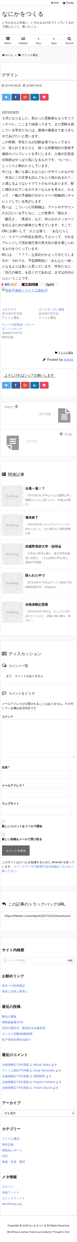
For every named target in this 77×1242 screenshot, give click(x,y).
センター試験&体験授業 (17, 1033)
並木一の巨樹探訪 (13, 985)
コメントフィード (13, 1198)
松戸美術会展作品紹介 (16, 1039)
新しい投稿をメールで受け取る (22, 839)
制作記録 (8, 1144)
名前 (6, 767)
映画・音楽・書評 (13, 1161)
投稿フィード (10, 1192)
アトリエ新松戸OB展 (15, 1070)
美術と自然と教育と (15, 991)
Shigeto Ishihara (44, 1082)
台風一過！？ (35, 488)
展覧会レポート (12, 1150)
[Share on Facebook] (15, 97)
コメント (7, 716)
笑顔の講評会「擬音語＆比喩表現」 (25, 1028)
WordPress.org (12, 1204)
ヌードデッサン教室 (51, 309)
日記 (5, 1156)
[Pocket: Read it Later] (44, 97)
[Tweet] (6, 97)
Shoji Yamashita (44, 1070)
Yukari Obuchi (42, 1087)
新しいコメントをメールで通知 (22, 826)
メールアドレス (13, 785)
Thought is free (61, 1231)
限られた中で (35, 575)
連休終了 (31, 517)
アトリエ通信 (65, 352)
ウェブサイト (10, 803)
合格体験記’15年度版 (15, 1064)
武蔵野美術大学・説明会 (43, 546)
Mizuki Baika (41, 1064)
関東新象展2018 (12, 1022)
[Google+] (25, 97)
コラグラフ (9, 309)
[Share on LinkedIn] (34, 97)
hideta (68, 360)
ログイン (8, 1186)
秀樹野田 (39, 1076)
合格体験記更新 (36, 604)
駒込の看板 (9, 1016)
